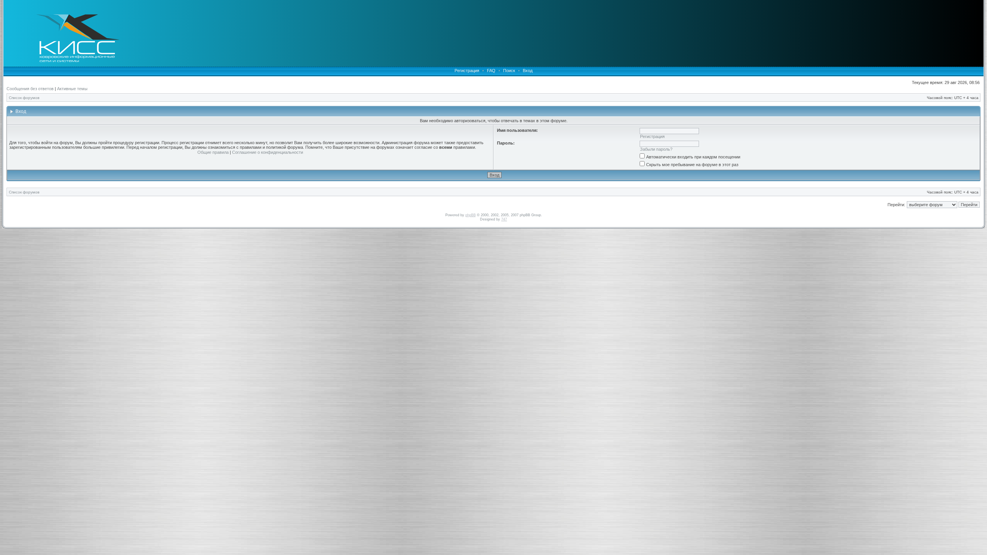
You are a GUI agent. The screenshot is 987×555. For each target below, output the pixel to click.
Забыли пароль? (656, 149)
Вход (527, 70)
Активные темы (72, 88)
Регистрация (467, 70)
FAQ (491, 70)
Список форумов (24, 98)
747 (504, 219)
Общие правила (213, 152)
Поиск (509, 70)
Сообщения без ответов (30, 88)
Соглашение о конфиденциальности (267, 152)
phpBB (470, 215)
